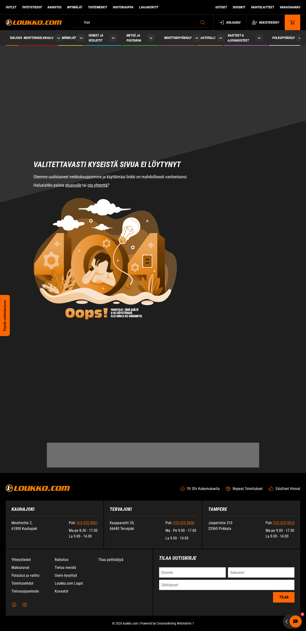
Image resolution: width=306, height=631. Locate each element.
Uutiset (221, 7)
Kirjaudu (233, 22)
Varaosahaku (290, 7)
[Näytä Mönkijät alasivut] (81, 38)
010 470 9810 (284, 523)
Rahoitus (54, 7)
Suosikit (239, 7)
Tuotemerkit (97, 7)
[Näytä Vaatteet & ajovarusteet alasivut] (259, 38)
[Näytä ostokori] (292, 22)
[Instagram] (24, 604)
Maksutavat (20, 567)
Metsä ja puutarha (133, 37)
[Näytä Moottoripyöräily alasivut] (196, 38)
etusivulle (73, 148)
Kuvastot (61, 591)
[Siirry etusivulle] (34, 22)
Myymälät (74, 7)
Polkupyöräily (283, 38)
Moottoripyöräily (177, 38)
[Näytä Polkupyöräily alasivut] (300, 38)
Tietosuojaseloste (25, 591)
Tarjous (16, 38)
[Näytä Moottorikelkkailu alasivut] (58, 38)
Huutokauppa (123, 7)
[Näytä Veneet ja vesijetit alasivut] (113, 38)
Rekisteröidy (269, 22)
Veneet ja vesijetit (95, 37)
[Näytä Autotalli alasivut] (220, 38)
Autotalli (208, 38)
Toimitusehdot (22, 583)
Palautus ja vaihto (25, 575)
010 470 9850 (183, 523)
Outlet (11, 7)
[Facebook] (14, 604)
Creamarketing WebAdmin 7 (175, 623)
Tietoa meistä (65, 567)
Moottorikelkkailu (38, 38)
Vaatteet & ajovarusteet (238, 37)
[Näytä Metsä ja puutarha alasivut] (151, 38)
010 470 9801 (87, 523)
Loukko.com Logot (69, 583)
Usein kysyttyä (66, 575)
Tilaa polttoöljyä (110, 559)
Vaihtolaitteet (262, 7)
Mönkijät (69, 38)
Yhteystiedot (32, 7)
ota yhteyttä (97, 148)
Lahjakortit (148, 7)
